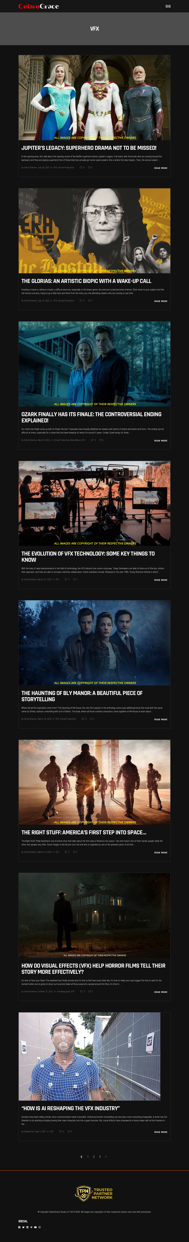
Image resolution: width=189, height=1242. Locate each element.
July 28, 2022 (44, 167)
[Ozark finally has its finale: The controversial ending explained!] (94, 364)
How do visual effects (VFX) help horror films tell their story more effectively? (93, 969)
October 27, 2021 (45, 991)
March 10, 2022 (44, 852)
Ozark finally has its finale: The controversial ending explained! (91, 417)
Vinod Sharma (30, 167)
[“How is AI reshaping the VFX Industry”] (89, 1056)
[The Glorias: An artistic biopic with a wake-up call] (94, 230)
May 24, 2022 (44, 440)
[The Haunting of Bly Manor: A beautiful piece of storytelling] (94, 642)
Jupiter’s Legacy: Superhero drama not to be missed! (88, 148)
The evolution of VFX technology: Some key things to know (88, 557)
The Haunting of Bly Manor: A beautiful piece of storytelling (81, 696)
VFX (55, 167)
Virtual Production (66, 167)
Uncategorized (63, 991)
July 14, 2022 (44, 300)
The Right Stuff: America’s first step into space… (83, 833)
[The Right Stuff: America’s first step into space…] (94, 782)
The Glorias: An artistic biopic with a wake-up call (86, 281)
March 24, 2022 (44, 719)
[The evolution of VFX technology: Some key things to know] (94, 503)
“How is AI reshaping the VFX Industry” (70, 1108)
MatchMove (75, 440)
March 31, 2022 (44, 579)
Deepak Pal (29, 1131)
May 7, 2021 (40, 1131)
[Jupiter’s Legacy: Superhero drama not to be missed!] (94, 97)
